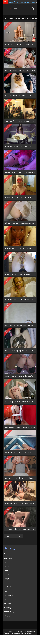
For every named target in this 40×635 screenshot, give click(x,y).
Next (18, 536)
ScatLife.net (8, 8)
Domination (8, 554)
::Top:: (20, 624)
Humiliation (8, 583)
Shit (5, 599)
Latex (6, 591)
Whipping (7, 616)
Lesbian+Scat (8, 587)
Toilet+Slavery (9, 612)
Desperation (8, 558)
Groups (6, 579)
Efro (5, 562)
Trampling (7, 608)
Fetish (6, 570)
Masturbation (8, 595)
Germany (7, 575)
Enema (6, 566)
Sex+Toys (7, 603)
